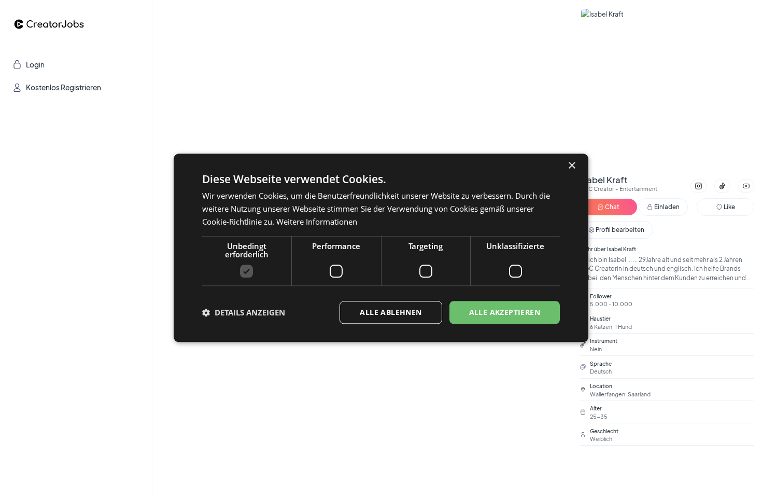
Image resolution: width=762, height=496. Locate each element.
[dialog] (381, 248)
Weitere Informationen (316, 221)
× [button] (571, 166)
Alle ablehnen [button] (390, 312)
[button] (243, 312)
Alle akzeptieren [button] (504, 312)
